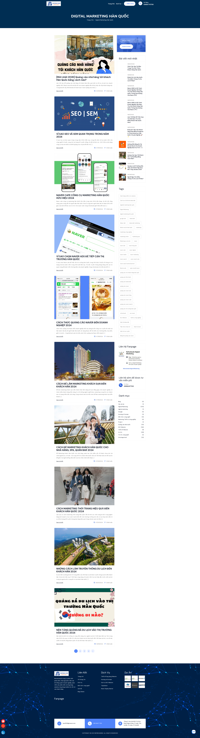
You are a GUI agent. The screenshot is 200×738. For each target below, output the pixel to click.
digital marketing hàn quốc (104, 20)
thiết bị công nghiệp (136, 317)
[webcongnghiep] (128, 685)
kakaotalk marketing (134, 223)
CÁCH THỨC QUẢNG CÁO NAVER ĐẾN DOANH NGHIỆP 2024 (82, 324)
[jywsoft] (128, 678)
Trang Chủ (111, 4)
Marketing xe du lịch (125, 241)
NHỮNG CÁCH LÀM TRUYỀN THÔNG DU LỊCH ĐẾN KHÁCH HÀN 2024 (84, 570)
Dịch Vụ (118, 4)
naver (135, 241)
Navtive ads (123, 268)
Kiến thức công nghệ (131, 417)
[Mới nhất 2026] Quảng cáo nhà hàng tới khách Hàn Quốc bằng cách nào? (83, 78)
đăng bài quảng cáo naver (127, 335)
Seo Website (123, 317)
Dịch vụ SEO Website (107, 682)
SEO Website (131, 427)
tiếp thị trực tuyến (125, 331)
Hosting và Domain (106, 679)
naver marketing (134, 254)
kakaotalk (132, 218)
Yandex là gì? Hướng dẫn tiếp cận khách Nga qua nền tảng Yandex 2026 (135, 167)
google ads (123, 218)
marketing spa (136, 236)
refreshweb (123, 313)
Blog (131, 401)
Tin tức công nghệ (131, 435)
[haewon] (142, 685)
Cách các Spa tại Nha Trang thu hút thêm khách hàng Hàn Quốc (134, 68)
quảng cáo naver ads (125, 290)
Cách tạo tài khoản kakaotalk (127, 200)
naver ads (122, 245)
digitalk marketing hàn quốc (127, 205)
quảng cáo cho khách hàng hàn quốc (129, 272)
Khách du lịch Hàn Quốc (126, 227)
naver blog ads (133, 245)
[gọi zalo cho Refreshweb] (3, 732)
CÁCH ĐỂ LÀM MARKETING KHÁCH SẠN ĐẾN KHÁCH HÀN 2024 (81, 385)
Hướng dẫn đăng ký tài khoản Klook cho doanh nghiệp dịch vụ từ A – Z (135, 146)
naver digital (132, 250)
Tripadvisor (104, 685)
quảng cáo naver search (126, 304)
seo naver (132, 313)
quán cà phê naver (135, 268)
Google (131, 412)
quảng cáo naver (124, 286)
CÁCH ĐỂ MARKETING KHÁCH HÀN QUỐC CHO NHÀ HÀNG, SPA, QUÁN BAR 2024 (82, 449)
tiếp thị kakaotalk (124, 322)
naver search (123, 259)
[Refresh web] (53, 3)
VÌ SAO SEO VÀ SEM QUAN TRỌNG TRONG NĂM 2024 (82, 135)
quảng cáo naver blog (125, 295)
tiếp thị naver (137, 326)
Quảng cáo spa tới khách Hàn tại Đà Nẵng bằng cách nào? (135, 156)
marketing (138, 227)
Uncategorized (131, 437)
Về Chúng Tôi (81, 679)
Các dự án (131, 404)
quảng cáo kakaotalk (125, 281)
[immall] (135, 685)
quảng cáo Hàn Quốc (125, 277)
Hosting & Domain (131, 414)
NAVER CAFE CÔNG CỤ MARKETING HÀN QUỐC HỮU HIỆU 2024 (82, 197)
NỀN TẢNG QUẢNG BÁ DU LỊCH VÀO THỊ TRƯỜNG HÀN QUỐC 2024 (84, 631)
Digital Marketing (124, 209)
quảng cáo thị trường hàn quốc (128, 308)
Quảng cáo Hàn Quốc (131, 424)
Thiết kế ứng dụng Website (109, 676)
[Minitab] (142, 678)
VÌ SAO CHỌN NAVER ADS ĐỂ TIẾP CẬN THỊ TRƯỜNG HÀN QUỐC (80, 258)
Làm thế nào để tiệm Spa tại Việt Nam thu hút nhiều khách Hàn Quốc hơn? (136, 119)
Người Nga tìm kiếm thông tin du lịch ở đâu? (135, 177)
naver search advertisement (127, 263)
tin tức (131, 432)
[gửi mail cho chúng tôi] (3, 721)
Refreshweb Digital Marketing (131, 368)
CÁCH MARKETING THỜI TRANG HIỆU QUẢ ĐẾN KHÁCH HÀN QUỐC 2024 (82, 510)
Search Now (126, 46)
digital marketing (131, 409)
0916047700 (129, 386)
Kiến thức (130, 4)
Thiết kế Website (131, 430)
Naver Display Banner (107, 688)
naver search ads (135, 259)
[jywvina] (135, 678)
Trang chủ (90, 20)
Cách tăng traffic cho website (128, 196)
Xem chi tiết (59, 91)
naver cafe (123, 250)
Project (131, 422)
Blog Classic (81, 691)
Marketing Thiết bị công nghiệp (131, 419)
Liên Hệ (80, 688)
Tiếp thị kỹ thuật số (125, 326)
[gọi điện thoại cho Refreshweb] (3, 726)
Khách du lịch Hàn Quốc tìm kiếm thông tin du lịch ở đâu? (135, 79)
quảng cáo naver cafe (125, 299)
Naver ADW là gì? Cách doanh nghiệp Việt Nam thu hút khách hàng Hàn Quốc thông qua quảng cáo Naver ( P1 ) (135, 106)
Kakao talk (122, 223)
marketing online (124, 236)
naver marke (123, 254)
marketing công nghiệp (126, 232)
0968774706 (149, 4)
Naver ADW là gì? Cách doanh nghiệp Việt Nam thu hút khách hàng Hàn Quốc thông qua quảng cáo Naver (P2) (135, 91)
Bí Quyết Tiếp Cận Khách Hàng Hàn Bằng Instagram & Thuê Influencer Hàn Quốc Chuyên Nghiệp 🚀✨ (135, 133)
